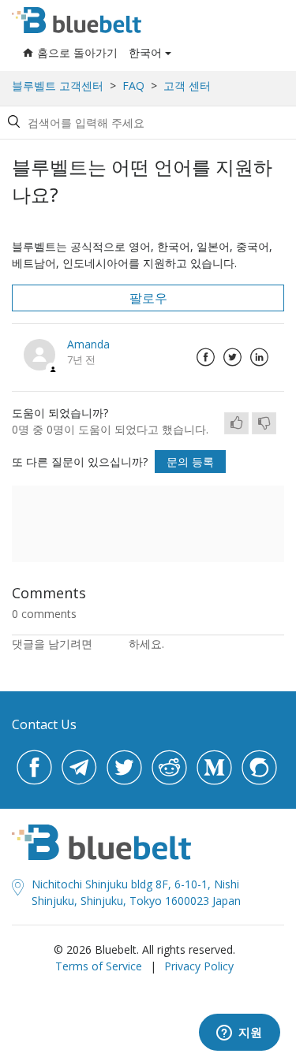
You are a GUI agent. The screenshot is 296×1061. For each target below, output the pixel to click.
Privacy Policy (199, 966)
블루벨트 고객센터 (57, 85)
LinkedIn (258, 357)
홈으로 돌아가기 (77, 52)
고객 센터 (187, 85)
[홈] (76, 20)
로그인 (112, 643)
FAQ (133, 85)
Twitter (232, 357)
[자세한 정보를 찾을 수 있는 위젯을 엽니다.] (239, 1033)
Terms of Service (98, 966)
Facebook (205, 357)
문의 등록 (190, 461)
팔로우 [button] (148, 298)
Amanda (88, 344)
